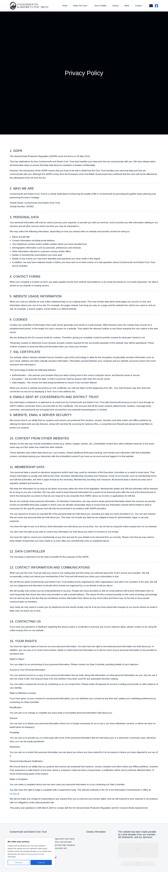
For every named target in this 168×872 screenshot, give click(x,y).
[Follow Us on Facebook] (156, 6)
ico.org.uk (14, 793)
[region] (30, 852)
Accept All (41, 862)
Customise (19, 862)
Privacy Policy (32, 854)
